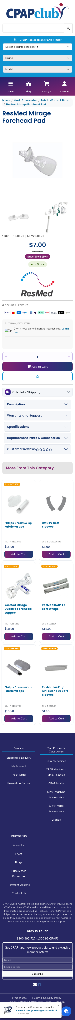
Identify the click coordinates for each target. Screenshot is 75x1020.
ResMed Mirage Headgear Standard (36, 1010)
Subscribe (37, 973)
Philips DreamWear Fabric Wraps (18, 689)
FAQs (18, 854)
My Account (19, 766)
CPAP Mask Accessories (56, 808)
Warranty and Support (24, 415)
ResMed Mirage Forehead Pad (26, 104)
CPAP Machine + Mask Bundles (56, 772)
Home (6, 100)
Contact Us (19, 893)
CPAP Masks (56, 783)
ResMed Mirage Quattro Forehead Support (18, 608)
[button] (37, 376)
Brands (56, 819)
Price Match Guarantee (19, 873)
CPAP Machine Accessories (56, 794)
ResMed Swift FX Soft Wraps (54, 607)
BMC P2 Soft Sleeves (50, 525)
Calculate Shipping (26, 392)
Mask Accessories (25, 100)
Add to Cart (39, 367)
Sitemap (60, 1001)
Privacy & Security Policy (46, 997)
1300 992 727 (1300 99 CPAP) (37, 938)
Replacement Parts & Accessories (33, 438)
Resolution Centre (19, 783)
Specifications (18, 427)
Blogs (18, 862)
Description (16, 404)
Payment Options (19, 884)
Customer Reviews (21, 449)
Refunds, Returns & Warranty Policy (29, 1001)
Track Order (18, 774)
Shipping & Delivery (19, 757)
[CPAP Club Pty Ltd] (37, 11)
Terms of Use (18, 997)
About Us (19, 845)
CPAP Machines (56, 761)
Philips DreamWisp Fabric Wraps (18, 525)
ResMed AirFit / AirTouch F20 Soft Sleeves (55, 691)
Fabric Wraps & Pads (55, 100)
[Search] (68, 28)
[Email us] (35, 984)
